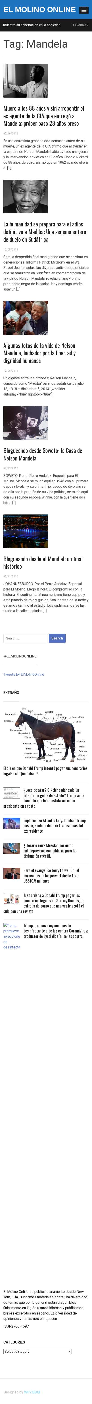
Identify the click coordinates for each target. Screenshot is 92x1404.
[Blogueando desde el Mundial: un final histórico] (25, 531)
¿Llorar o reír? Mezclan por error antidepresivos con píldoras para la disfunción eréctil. (49, 850)
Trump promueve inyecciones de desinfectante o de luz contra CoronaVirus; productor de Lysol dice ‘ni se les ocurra (55, 931)
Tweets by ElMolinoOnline (23, 674)
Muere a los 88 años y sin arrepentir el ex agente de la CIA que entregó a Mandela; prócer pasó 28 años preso (43, 116)
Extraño (11, 693)
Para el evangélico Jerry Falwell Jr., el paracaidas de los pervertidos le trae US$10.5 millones (51, 875)
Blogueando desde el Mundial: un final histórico (43, 562)
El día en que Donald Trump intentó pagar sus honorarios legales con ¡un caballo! (45, 770)
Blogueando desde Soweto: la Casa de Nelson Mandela (42, 454)
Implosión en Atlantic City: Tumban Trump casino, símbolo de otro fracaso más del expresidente (54, 825)
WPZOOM (32, 1392)
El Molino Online (39, 9)
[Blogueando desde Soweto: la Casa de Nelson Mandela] (25, 422)
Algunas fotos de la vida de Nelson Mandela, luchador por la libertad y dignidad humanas (39, 353)
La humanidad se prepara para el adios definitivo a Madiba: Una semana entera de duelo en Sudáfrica (44, 231)
